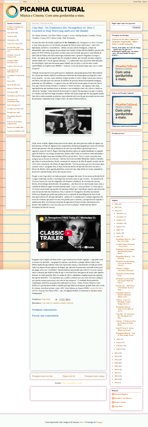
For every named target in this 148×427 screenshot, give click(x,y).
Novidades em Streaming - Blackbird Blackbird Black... (126, 251)
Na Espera (11, 92)
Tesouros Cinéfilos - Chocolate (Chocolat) (125, 269)
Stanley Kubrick (67, 303)
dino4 (82, 422)
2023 (116, 353)
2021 (116, 360)
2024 (116, 211)
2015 (116, 379)
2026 (116, 204)
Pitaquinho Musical (14, 116)
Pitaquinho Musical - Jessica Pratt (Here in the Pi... (124, 309)
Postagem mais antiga (95, 376)
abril (118, 339)
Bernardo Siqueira (121, 394)
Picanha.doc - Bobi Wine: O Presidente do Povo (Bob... (125, 288)
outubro (119, 220)
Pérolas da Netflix (13, 127)
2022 (116, 356)
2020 (116, 363)
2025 (116, 207)
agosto (119, 227)
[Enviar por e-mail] (60, 299)
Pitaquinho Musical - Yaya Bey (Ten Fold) (125, 240)
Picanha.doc (11, 112)
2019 (116, 366)
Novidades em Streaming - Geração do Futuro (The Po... (126, 263)
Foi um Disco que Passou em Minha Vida (15, 48)
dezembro (120, 213)
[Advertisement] (88, 393)
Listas (9, 81)
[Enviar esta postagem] (56, 299)
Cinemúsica (11, 40)
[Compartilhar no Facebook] (67, 299)
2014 (116, 383)
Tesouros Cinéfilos (13, 131)
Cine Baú (45, 303)
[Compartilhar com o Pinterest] (69, 299)
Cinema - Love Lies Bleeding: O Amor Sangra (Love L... (123, 302)
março (119, 342)
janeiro (119, 349)
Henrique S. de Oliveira (122, 398)
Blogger (99, 422)
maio (118, 236)
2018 (116, 369)
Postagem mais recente (42, 376)
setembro (120, 223)
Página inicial (68, 376)
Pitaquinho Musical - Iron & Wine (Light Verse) (125, 334)
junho (118, 233)
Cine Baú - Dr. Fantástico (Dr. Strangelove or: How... (125, 316)
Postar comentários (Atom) (72, 383)
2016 (116, 376)
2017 (116, 373)
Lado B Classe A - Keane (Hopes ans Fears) (125, 329)
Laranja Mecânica (96, 288)
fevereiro (119, 346)
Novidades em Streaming (12, 100)
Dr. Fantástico (55, 303)
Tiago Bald (118, 406)
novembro (120, 217)
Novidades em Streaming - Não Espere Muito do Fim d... (126, 281)
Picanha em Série (13, 109)
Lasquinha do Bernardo (16, 75)
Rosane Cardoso (120, 402)
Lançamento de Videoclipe (13, 71)
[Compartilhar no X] (65, 299)
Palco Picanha (12, 105)
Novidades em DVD (14, 96)
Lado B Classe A (13, 66)
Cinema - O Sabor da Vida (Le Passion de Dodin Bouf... (126, 323)
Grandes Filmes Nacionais (12, 61)
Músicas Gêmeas (13, 88)
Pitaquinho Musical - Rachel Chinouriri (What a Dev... (123, 295)
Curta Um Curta (13, 44)
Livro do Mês (12, 85)
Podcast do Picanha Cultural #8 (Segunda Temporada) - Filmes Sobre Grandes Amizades (125, 41)
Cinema (10, 36)
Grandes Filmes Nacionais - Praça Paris (125, 245)
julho (118, 230)
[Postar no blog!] (63, 299)
